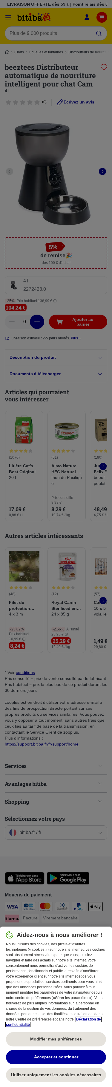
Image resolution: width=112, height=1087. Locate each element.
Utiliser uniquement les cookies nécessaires (56, 1074)
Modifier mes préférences (56, 1039)
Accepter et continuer (56, 1056)
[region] (56, 1007)
